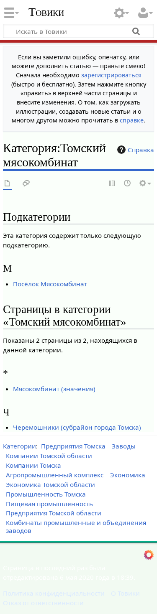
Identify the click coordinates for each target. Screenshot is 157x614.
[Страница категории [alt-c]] (7, 184)
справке (132, 120)
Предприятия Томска (73, 446)
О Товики (125, 593)
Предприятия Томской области (53, 513)
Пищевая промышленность (49, 503)
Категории (19, 446)
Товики (46, 12)
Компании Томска (33, 465)
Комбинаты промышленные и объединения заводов (76, 526)
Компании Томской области (49, 455)
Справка (141, 149)
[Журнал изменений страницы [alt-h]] (127, 184)
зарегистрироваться (111, 75)
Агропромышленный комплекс (54, 475)
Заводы (124, 446)
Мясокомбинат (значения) (54, 389)
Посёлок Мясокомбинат (50, 284)
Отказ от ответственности (43, 603)
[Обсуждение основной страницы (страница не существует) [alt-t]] (26, 184)
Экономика (127, 475)
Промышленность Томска (46, 494)
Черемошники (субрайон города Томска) (77, 427)
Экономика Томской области (50, 484)
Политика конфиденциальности (54, 593)
